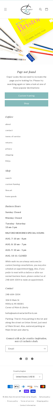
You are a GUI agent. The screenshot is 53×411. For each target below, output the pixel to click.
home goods (11, 196)
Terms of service (27, 401)
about (8, 124)
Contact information (28, 405)
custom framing (12, 184)
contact (9, 130)
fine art (8, 190)
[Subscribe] (44, 348)
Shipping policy (43, 401)
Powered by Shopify (29, 397)
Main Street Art (15, 397)
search (8, 178)
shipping (9, 155)
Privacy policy (12, 401)
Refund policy (44, 397)
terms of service (13, 136)
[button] (5, 9)
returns (8, 142)
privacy (8, 149)
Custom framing (26, 95)
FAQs (7, 161)
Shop (26, 103)
